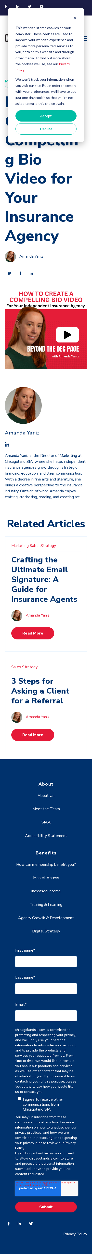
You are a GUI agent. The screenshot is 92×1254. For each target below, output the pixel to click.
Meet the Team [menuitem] (46, 809)
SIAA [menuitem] (46, 822)
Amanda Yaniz (31, 256)
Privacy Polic (74, 1234)
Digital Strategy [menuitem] (46, 931)
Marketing (20, 545)
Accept (46, 116)
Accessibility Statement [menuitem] (46, 835)
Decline (46, 129)
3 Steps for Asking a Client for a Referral (40, 691)
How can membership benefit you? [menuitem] (46, 864)
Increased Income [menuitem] (46, 891)
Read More (32, 633)
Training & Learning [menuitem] (46, 904)
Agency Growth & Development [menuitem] (46, 918)
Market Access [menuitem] (46, 878)
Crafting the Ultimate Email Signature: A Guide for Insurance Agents (44, 579)
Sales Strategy (43, 545)
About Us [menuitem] (46, 795)
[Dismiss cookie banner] (75, 18)
